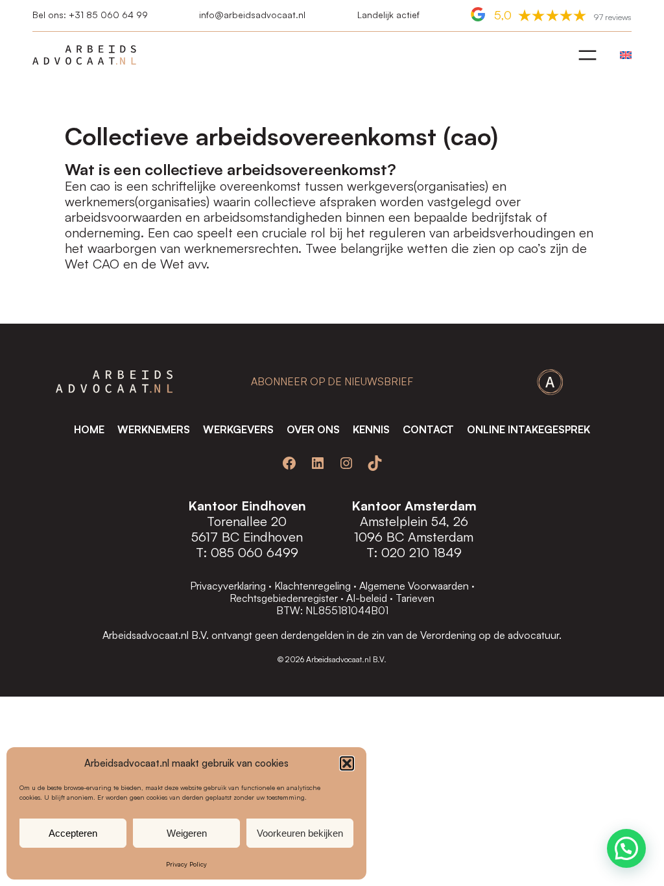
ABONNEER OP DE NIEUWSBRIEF (332, 381)
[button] (346, 763)
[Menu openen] (587, 55)
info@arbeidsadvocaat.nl (252, 14)
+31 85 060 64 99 (108, 14)
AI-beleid (366, 598)
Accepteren (73, 833)
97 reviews (612, 17)
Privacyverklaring (228, 585)
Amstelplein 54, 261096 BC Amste (411, 529)
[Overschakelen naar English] (622, 55)
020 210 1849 (421, 552)
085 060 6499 (254, 552)
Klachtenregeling (312, 585)
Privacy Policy (186, 864)
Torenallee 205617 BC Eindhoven (247, 529)
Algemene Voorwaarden (414, 585)
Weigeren (187, 833)
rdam (458, 537)
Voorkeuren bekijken (300, 833)
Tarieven (415, 598)
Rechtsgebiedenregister (284, 598)
